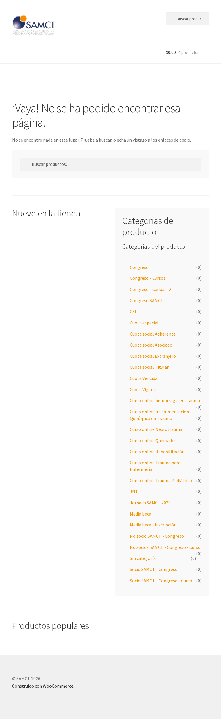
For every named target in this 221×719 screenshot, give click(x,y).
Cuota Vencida (143, 378)
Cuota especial (144, 323)
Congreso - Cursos (147, 278)
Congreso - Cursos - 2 (150, 289)
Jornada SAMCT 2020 (150, 502)
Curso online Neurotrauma (156, 429)
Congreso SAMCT (146, 300)
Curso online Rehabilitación (157, 451)
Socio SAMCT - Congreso (154, 569)
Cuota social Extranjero (153, 356)
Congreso (139, 267)
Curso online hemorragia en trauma (165, 400)
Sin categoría (143, 558)
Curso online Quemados (153, 440)
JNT (134, 491)
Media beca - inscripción (153, 525)
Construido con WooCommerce (42, 686)
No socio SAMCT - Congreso (157, 536)
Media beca (140, 514)
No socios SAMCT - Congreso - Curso (165, 547)
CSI (133, 311)
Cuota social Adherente (153, 334)
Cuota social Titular (149, 367)
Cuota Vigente (144, 389)
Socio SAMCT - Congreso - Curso (161, 580)
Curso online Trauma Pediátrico (161, 480)
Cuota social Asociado (151, 345)
